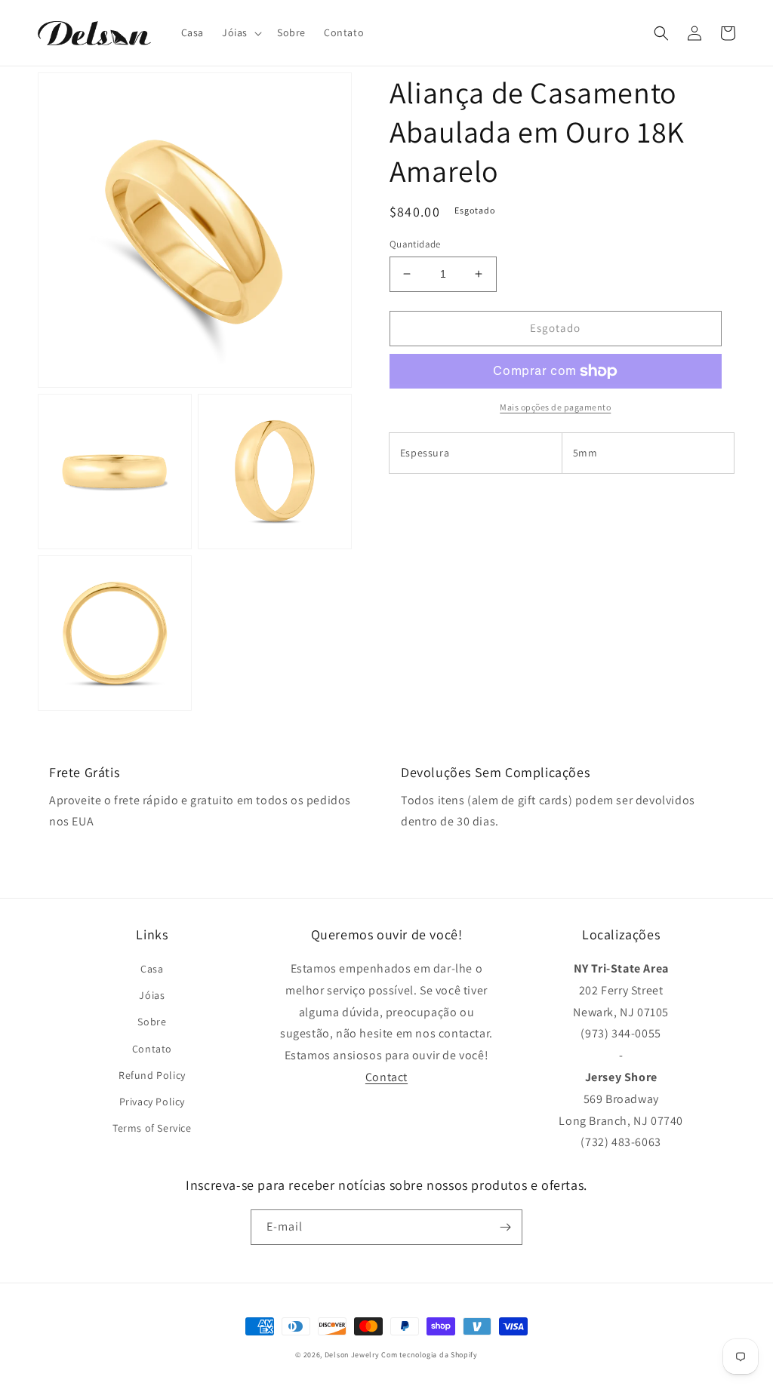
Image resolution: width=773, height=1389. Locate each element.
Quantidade (415, 244)
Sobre (151, 1021)
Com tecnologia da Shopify (429, 1355)
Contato (152, 1049)
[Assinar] (505, 1227)
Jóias (152, 995)
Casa (151, 969)
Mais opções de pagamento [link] (555, 407)
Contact (386, 1077)
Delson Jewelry (352, 1355)
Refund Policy (152, 1075)
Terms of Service (152, 1128)
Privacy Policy (152, 1101)
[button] (240, 32)
